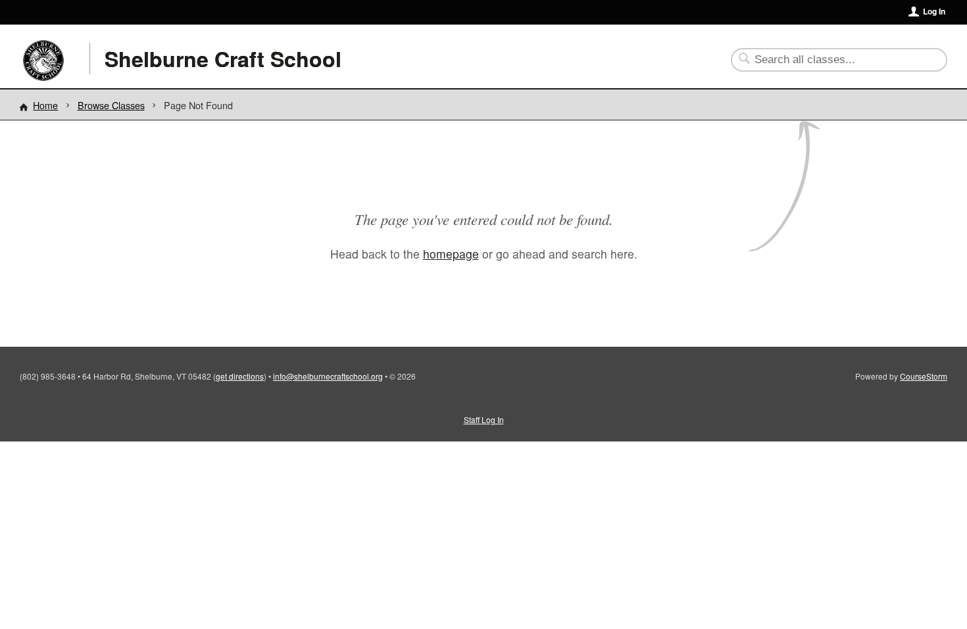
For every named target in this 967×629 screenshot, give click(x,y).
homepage (451, 253)
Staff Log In (484, 419)
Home (45, 105)
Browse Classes (111, 105)
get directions (240, 376)
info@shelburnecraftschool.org (328, 376)
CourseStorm (923, 376)
